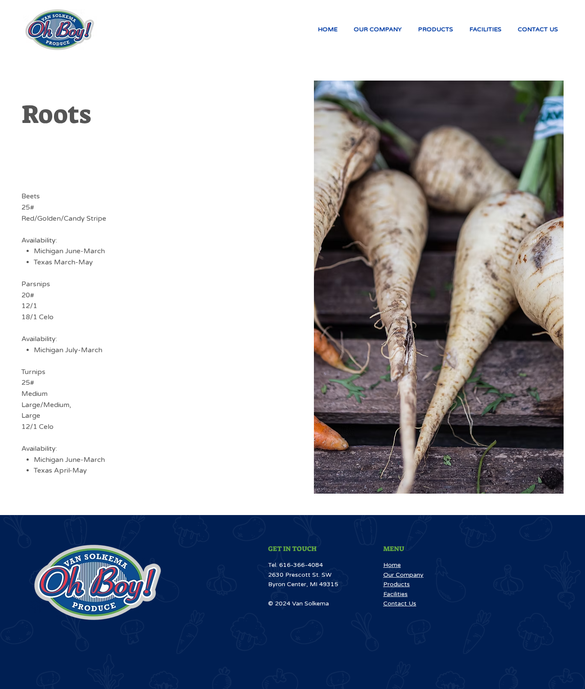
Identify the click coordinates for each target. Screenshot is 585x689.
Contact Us (399, 603)
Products (396, 584)
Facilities (395, 594)
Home (392, 565)
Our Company (403, 574)
